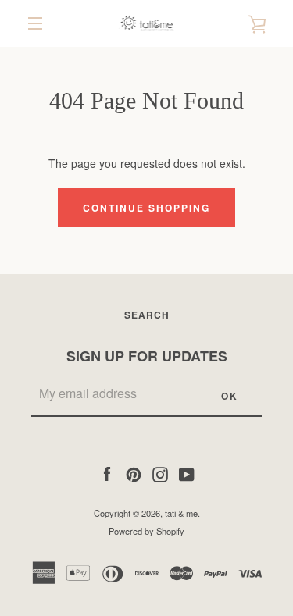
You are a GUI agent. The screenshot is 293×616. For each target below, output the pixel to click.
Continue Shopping (146, 208)
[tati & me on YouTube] (187, 472)
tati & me (181, 513)
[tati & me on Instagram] (160, 472)
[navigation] (35, 23)
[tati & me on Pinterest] (133, 472)
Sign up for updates (146, 356)
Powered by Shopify (146, 531)
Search (147, 315)
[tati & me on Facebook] (107, 472)
